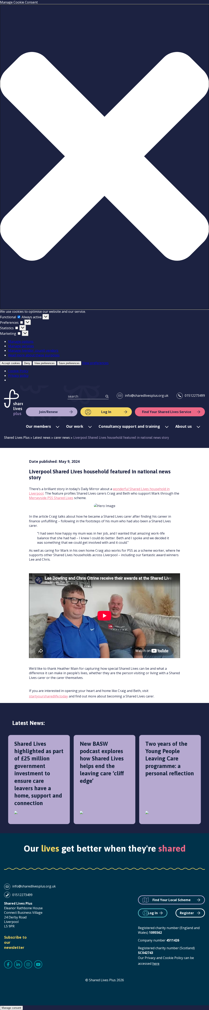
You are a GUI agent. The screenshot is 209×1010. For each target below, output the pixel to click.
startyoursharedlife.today (48, 696)
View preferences (44, 363)
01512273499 (195, 395)
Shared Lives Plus (13, 402)
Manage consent (11, 1007)
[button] (104, 156)
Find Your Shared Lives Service (166, 412)
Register (187, 913)
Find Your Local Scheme (171, 900)
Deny (27, 363)
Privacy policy (18, 375)
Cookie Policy (18, 371)
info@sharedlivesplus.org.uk (146, 395)
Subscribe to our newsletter (15, 942)
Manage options (20, 341)
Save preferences (69, 363)
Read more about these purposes (34, 355)
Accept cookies (11, 363)
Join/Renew (48, 412)
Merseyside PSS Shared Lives (51, 498)
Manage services (21, 346)
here (155, 963)
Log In (106, 412)
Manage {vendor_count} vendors (33, 350)
